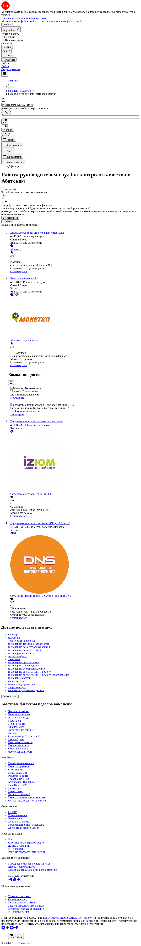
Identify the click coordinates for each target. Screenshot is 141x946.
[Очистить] (6, 112)
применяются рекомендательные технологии (69, 917)
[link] (7, 55)
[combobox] (17, 105)
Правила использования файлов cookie (60, 21)
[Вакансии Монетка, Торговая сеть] (74, 318)
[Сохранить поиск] (4, 122)
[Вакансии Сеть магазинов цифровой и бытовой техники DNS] (74, 564)
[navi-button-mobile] (4, 74)
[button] (5, 63)
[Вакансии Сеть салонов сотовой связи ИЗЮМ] (74, 462)
